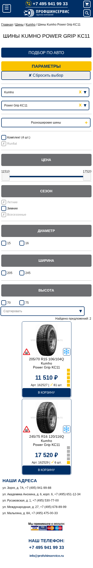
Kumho (30, 24)
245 (28, 273)
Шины (19, 24)
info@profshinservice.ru (47, 556)
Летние (12, 202)
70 (9, 302)
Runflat (12, 143)
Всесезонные (16, 214)
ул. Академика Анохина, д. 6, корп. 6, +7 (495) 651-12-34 (41, 494)
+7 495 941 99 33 (50, 3)
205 (9, 273)
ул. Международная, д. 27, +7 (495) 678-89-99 (34, 507)
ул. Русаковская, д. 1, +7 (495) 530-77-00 (30, 500)
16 (27, 243)
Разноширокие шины (46, 122)
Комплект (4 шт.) (18, 137)
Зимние (12, 208)
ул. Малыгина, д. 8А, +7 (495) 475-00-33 (30, 513)
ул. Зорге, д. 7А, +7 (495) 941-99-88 (26, 488)
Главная (7, 24)
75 (27, 302)
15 (9, 243)
